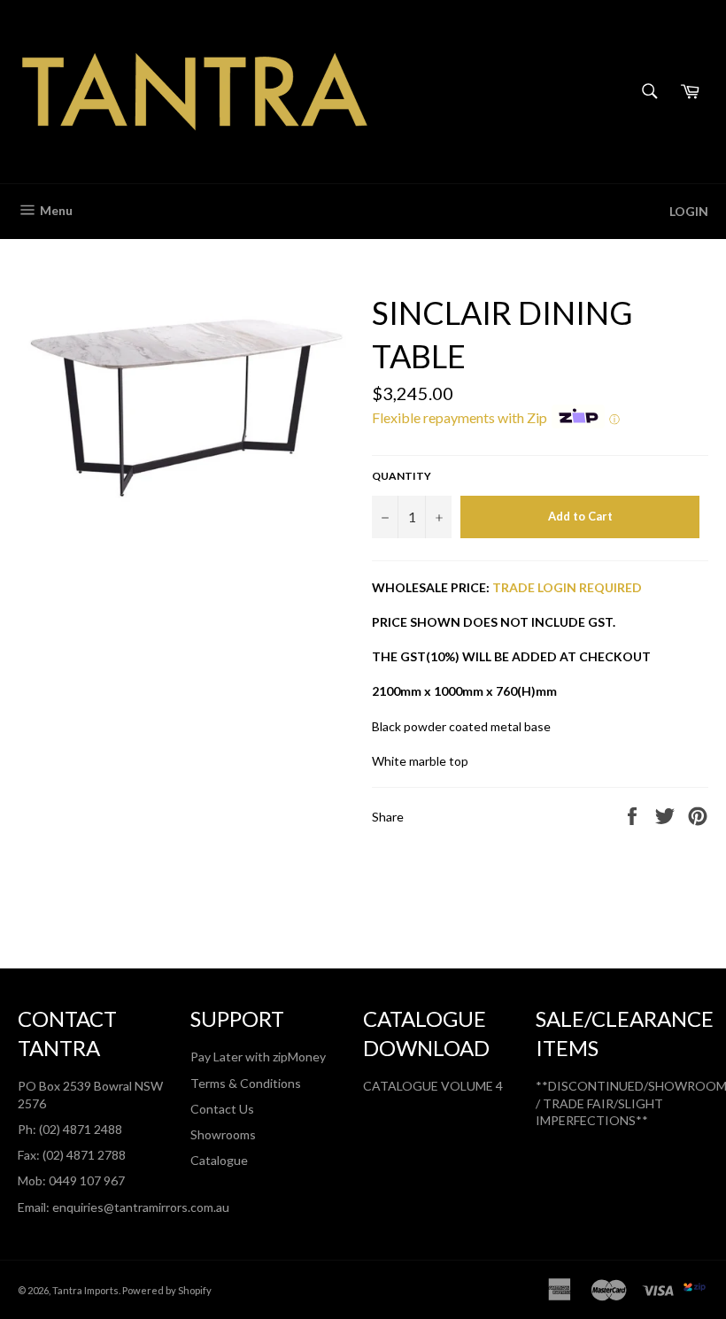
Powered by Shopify (167, 1290)
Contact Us (222, 1108)
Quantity (401, 475)
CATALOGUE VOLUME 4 (433, 1085)
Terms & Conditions (245, 1083)
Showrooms (223, 1134)
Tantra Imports (85, 1290)
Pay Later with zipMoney (258, 1056)
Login (688, 211)
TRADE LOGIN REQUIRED (567, 587)
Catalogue (219, 1160)
